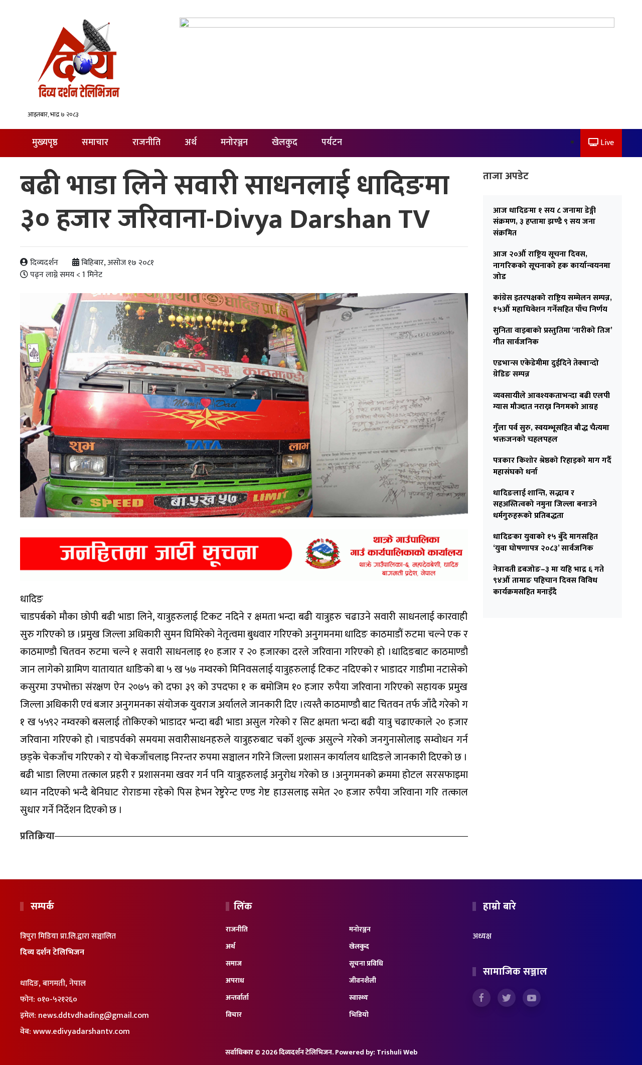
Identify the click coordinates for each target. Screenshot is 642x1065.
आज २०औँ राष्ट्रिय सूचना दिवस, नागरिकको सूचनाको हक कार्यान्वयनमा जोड (551, 265)
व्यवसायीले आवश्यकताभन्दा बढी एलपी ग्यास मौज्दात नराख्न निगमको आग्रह (551, 401)
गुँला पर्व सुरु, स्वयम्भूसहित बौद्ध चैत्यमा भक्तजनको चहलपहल (551, 433)
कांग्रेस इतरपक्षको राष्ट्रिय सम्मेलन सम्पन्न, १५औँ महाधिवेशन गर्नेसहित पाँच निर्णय (552, 303)
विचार (234, 1014)
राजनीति (146, 142)
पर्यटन (332, 142)
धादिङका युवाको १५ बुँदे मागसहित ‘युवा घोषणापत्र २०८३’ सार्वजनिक (545, 542)
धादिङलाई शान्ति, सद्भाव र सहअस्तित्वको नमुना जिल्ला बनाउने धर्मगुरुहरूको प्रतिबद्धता (545, 504)
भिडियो (359, 1014)
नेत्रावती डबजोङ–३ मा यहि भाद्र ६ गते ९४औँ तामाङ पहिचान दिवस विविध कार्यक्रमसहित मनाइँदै (548, 581)
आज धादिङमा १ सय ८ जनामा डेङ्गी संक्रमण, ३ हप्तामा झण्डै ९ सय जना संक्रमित (544, 222)
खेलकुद (284, 142)
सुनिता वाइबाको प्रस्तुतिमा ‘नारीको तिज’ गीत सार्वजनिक (552, 336)
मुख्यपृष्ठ (45, 142)
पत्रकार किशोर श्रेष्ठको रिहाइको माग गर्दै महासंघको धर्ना (552, 466)
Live (606, 143)
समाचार (95, 142)
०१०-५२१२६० (57, 999)
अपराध (235, 980)
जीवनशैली (362, 980)
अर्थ (191, 142)
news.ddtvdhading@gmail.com (93, 1015)
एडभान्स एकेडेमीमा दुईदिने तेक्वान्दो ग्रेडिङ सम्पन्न (546, 368)
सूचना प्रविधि (366, 963)
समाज (234, 963)
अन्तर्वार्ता (237, 997)
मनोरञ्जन (234, 142)
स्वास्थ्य (358, 997)
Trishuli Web (397, 1052)
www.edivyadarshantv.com (81, 1031)
